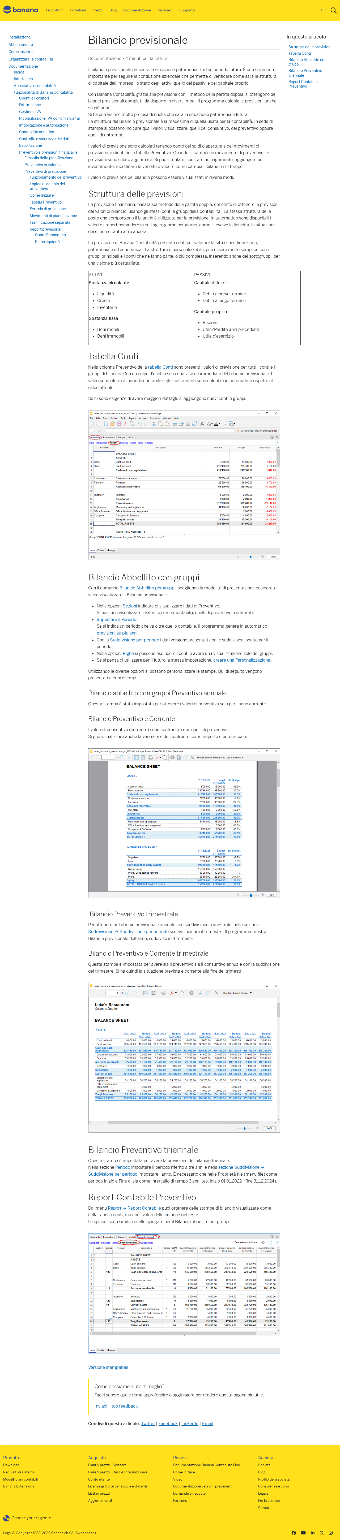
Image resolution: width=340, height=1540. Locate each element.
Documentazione (137, 10)
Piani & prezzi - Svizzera (107, 1465)
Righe (128, 653)
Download (78, 10)
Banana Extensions (18, 1486)
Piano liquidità (47, 241)
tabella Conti (161, 367)
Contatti (264, 1508)
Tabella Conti (299, 53)
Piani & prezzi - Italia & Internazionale (117, 1472)
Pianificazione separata (50, 222)
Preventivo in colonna (43, 164)
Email (207, 1423)
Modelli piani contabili (20, 1479)
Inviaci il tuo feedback (116, 1406)
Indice (19, 72)
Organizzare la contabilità (30, 59)
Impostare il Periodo (116, 619)
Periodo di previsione (48, 208)
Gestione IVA (30, 111)
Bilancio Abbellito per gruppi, (149, 588)
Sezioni (130, 606)
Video (177, 1479)
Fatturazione (30, 104)
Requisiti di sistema (19, 1472)
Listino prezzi (99, 1493)
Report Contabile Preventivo (303, 84)
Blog (113, 10)
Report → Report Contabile (134, 1208)
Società (264, 1465)
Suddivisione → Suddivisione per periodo (128, 931)
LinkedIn (189, 1423)
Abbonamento (20, 44)
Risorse (164, 10)
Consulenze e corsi (273, 1486)
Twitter (148, 1423)
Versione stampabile (108, 1367)
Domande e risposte (189, 1493)
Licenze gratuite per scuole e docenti (117, 1486)
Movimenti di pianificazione (53, 215)
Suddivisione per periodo (134, 640)
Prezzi (98, 10)
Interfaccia (23, 78)
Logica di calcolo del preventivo (47, 186)
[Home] (20, 10)
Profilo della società (274, 1479)
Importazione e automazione (44, 125)
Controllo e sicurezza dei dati (44, 138)
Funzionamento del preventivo (56, 177)
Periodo (122, 1167)
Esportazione (30, 145)
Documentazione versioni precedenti (202, 1486)
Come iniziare (20, 51)
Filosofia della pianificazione (48, 158)
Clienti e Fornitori (34, 98)
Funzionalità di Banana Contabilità (43, 92)
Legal (7, 1533)
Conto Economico (50, 234)
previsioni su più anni (117, 633)
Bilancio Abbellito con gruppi (307, 62)
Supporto (187, 10)
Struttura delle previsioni (310, 47)
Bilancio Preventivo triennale (305, 73)
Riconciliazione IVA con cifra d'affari (50, 118)
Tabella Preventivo (46, 202)
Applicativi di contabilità (35, 85)
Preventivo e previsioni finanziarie (48, 152)
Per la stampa (269, 1500)
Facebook (168, 1423)
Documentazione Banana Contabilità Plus (206, 1465)
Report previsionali (46, 229)
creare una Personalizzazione (241, 660)
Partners (180, 1500)
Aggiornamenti (100, 1500)
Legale (263, 1493)
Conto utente (99, 1479)
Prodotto (53, 10)
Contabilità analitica (36, 132)
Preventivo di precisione (45, 171)
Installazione (19, 37)
